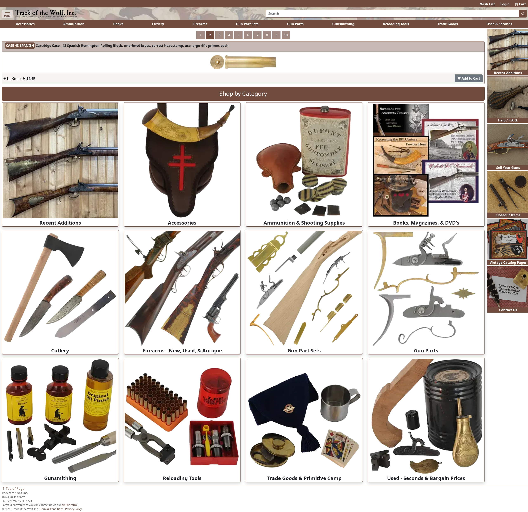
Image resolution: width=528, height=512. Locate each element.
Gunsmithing (343, 24)
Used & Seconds (499, 24)
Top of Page (14, 488)
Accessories (25, 24)
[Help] (14, 78)
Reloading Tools (396, 24)
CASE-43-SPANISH (20, 45)
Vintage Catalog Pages (508, 262)
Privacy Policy (73, 509)
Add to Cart (470, 78)
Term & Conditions (51, 509)
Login (505, 4)
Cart (520, 4)
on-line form (69, 505)
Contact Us (508, 310)
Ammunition (74, 24)
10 (286, 35)
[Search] (523, 14)
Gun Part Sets (247, 24)
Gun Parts (295, 24)
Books (118, 24)
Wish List (487, 4)
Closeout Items (508, 215)
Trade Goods (448, 24)
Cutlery (158, 24)
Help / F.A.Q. (508, 120)
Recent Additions (508, 73)
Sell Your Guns (508, 167)
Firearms (200, 24)
